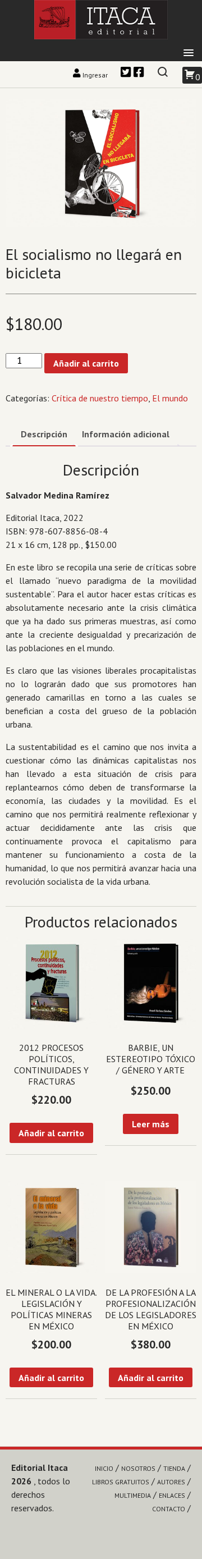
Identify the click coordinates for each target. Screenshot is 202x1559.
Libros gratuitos (120, 1482)
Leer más (150, 1124)
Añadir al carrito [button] (51, 1133)
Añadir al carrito (86, 363)
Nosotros (138, 1468)
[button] (188, 53)
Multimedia (132, 1495)
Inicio (104, 1468)
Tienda (174, 1468)
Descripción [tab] (44, 434)
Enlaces (172, 1495)
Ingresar (95, 75)
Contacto (168, 1509)
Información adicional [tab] (125, 434)
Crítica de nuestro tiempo (100, 398)
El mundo (170, 398)
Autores (171, 1482)
